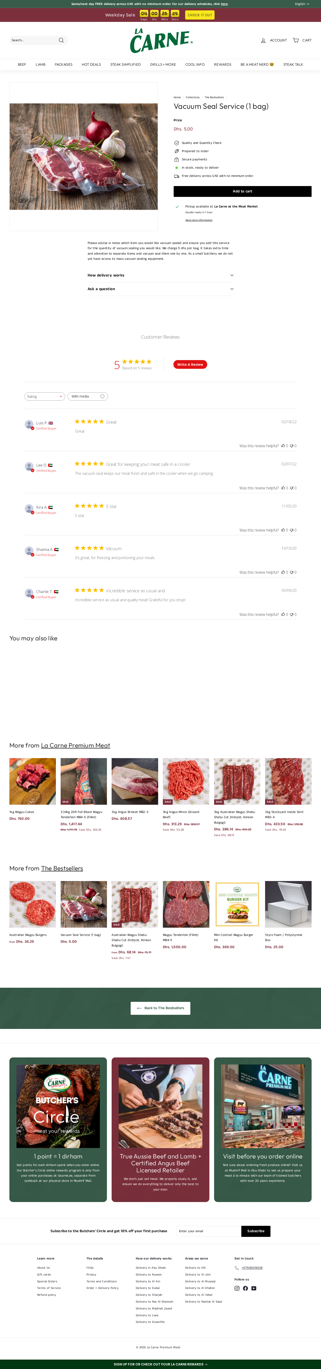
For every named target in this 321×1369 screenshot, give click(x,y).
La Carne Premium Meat (75, 745)
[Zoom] (84, 156)
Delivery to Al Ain (148, 1281)
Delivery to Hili (195, 1268)
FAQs (90, 1268)
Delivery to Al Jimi (198, 1274)
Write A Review (190, 364)
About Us (43, 1268)
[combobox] (44, 396)
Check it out (200, 15)
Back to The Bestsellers (163, 1008)
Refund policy (46, 1295)
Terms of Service (49, 1288)
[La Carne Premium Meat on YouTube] (253, 1288)
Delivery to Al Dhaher (200, 1288)
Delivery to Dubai (148, 1288)
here (224, 4)
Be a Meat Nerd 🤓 (257, 64)
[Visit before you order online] (263, 1106)
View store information (199, 220)
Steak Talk (293, 64)
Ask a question (101, 289)
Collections (193, 97)
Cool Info (195, 64)
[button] (160, 1364)
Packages (63, 64)
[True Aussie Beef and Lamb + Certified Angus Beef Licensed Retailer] (160, 1106)
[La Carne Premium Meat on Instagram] (237, 1288)
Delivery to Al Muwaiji (200, 1281)
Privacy (91, 1274)
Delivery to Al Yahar (199, 1295)
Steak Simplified (125, 64)
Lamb (40, 64)
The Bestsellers (214, 97)
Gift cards (44, 1274)
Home (177, 97)
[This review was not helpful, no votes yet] (291, 445)
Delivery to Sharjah (149, 1295)
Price (178, 120)
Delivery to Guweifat (150, 1322)
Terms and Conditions (101, 1281)
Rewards (222, 64)
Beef (22, 64)
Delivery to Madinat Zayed (154, 1308)
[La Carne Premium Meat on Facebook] (245, 1288)
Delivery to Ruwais (149, 1274)
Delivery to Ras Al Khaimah (154, 1302)
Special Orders (47, 1281)
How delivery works (106, 275)
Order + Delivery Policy (102, 1288)
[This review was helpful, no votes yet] (283, 445)
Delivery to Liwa (147, 1315)
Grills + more (163, 64)
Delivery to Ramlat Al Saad (203, 1302)
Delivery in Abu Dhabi (151, 1268)
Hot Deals (91, 64)
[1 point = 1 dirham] (58, 1106)
